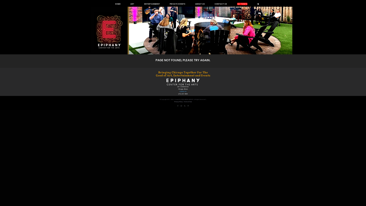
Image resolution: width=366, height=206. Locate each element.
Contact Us (183, 91)
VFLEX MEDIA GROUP (187, 99)
